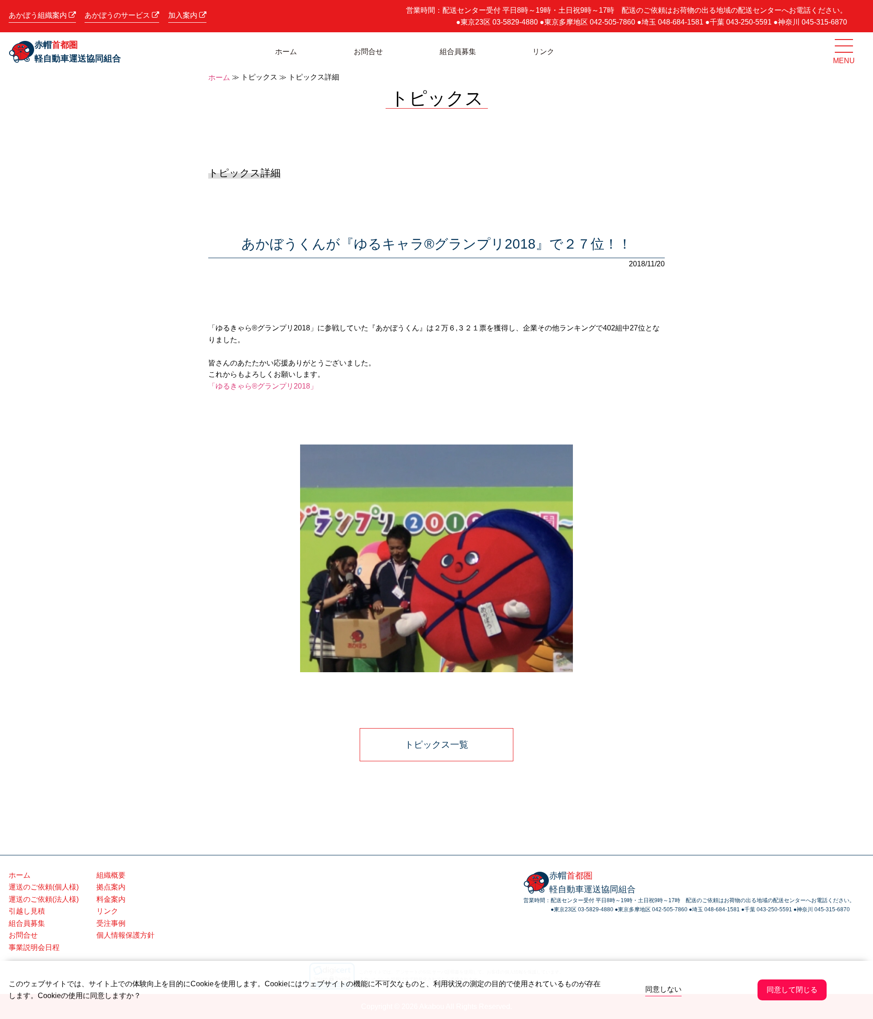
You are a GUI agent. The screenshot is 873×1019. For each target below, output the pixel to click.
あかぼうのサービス (118, 15)
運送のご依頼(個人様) (44, 887)
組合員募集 (458, 51)
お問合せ (368, 51)
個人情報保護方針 (125, 935)
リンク (543, 51)
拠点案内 (110, 887)
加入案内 (183, 15)
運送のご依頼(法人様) (44, 899)
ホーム (286, 51)
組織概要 (110, 875)
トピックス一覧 (436, 744)
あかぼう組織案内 (39, 15)
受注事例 (110, 923)
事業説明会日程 (34, 947)
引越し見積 (27, 911)
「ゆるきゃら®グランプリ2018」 (262, 386)
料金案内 (110, 899)
